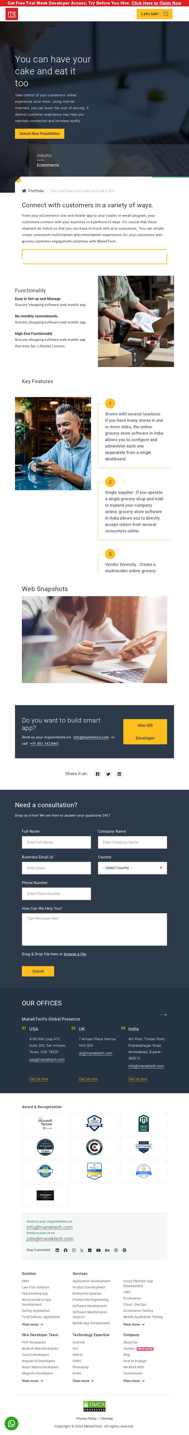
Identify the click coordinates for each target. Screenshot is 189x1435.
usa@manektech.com (47, 1059)
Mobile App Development (91, 1323)
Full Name (32, 831)
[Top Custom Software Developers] (94, 1123)
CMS (126, 1292)
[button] (163, 1015)
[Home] (24, 191)
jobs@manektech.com (50, 1238)
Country (105, 857)
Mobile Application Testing (143, 1317)
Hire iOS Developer (145, 731)
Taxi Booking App (35, 1293)
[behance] (107, 1250)
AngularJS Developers (38, 1361)
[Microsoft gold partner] (45, 1123)
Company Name (113, 831)
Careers (138, 1348)
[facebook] (66, 1250)
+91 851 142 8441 (44, 744)
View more (30, 1324)
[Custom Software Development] (94, 1171)
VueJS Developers (35, 1355)
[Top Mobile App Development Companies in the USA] (45, 1195)
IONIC (77, 1361)
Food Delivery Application (41, 1317)
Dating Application (36, 1311)
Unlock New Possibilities (40, 133)
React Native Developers (40, 1367)
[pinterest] (124, 1250)
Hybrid (78, 1355)
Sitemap (107, 1418)
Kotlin (77, 1373)
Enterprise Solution (87, 1293)
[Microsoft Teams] (90, 1250)
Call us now (38, 1079)
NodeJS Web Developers (40, 1348)
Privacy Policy (86, 1418)
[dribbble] (116, 1250)
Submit (38, 971)
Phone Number (35, 883)
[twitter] (81, 1250)
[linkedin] (57, 1250)
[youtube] (98, 1250)
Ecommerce (132, 1298)
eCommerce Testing (138, 1311)
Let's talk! (150, 14)
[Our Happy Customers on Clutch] (45, 1147)
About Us (130, 1342)
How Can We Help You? (43, 908)
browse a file (75, 954)
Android (79, 1342)
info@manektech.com (91, 737)
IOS (75, 1348)
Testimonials (132, 1373)
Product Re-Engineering (90, 1300)
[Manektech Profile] (143, 1171)
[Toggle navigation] (182, 14)
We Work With (133, 1367)
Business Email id (39, 857)
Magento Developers (37, 1373)
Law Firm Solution (35, 1287)
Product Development (89, 1287)
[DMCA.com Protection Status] (94, 1406)
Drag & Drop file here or (54, 954)
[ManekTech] (11, 14)
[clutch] (94, 1147)
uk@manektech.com (95, 1053)
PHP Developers (34, 1342)
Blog (126, 1355)
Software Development (90, 1306)
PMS (25, 1281)
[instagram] (74, 1250)
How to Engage (134, 1361)
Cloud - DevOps (134, 1304)
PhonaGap (81, 1367)
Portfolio (36, 191)
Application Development (91, 1281)
